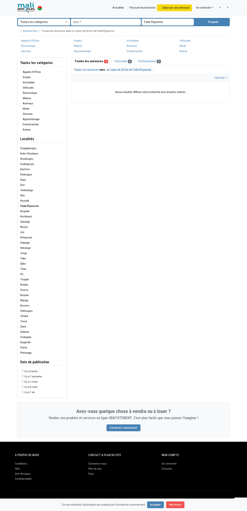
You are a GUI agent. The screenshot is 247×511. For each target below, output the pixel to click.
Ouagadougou (28, 148)
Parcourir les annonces (142, 7)
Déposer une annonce (175, 7)
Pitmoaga (25, 352)
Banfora (25, 169)
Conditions (21, 463)
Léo (22, 232)
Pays (91, 473)
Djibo (23, 263)
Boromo (24, 305)
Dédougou (26, 174)
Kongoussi (26, 237)
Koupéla (24, 211)
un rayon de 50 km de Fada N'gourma (129, 69)
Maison (77, 45)
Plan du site (94, 468)
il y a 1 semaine (33, 376)
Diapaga (25, 242)
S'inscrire (167, 468)
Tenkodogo (26, 190)
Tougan (24, 279)
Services (26, 51)
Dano (23, 326)
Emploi (77, 40)
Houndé (24, 200)
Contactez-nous (97, 463)
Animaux (131, 45)
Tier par (219, 77)
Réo (22, 195)
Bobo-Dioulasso (29, 153)
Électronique (28, 45)
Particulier (122, 61)
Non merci (175, 504)
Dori (22, 185)
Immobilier (132, 40)
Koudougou (26, 158)
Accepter (155, 504)
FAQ (17, 468)
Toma (23, 321)
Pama (23, 347)
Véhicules (185, 40)
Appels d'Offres (30, 40)
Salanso (24, 331)
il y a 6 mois (31, 387)
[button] (218, 7)
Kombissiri (26, 216)
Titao (23, 268)
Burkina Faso (30, 30)
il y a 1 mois (31, 381)
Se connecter (169, 463)
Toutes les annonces (90, 61)
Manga (24, 300)
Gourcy (24, 289)
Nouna (24, 226)
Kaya (23, 179)
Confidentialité (23, 478)
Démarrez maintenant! (123, 427)
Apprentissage (82, 51)
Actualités (118, 7)
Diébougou (26, 310)
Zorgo (23, 253)
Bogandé (25, 342)
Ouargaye (25, 337)
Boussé (24, 295)
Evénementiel (134, 51)
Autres (183, 51)
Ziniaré (24, 316)
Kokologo (25, 247)
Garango (25, 221)
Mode (182, 45)
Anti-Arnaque (23, 473)
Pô (21, 274)
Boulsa (24, 284)
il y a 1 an (30, 392)
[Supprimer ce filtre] (62, 139)
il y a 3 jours (31, 371)
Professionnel (148, 61)
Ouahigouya (27, 164)
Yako (23, 258)
